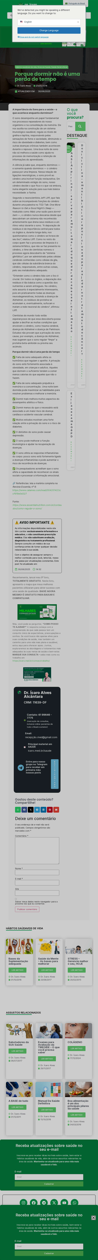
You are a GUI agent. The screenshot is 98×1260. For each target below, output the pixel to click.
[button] (93, 1218)
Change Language (49, 30)
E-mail (18, 1241)
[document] (49, 630)
